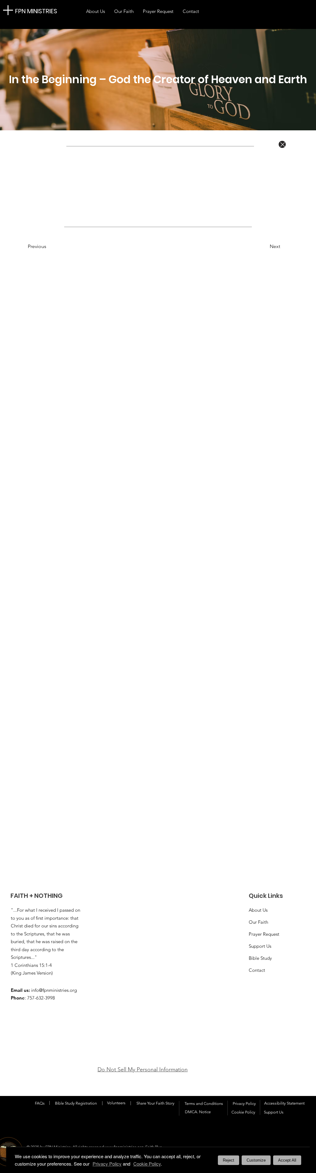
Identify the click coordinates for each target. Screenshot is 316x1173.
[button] (48, 246)
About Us (258, 910)
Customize (256, 1160)
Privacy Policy (244, 1103)
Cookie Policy (147, 1163)
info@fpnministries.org (54, 990)
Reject (228, 1160)
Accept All (287, 1160)
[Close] (282, 144)
